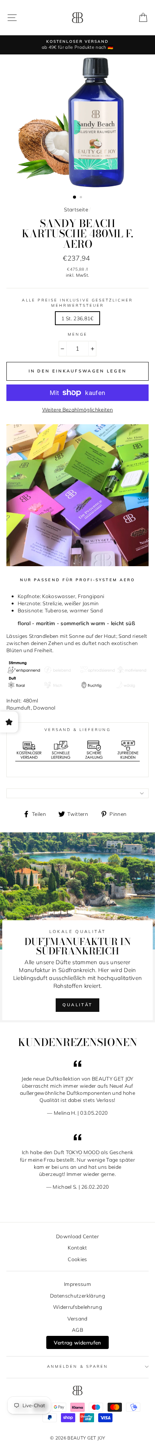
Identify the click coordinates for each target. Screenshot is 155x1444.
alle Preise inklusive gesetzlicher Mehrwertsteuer (77, 303)
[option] (77, 45)
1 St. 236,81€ (77, 318)
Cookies (77, 1259)
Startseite (76, 209)
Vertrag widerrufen (77, 1342)
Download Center (77, 1236)
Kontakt (77, 1247)
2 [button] (82, 198)
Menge (77, 334)
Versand (77, 1318)
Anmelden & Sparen (77, 1366)
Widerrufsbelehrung (77, 1307)
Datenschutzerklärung (77, 1295)
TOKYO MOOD (83, 1152)
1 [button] (75, 197)
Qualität (77, 1004)
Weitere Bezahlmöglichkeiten (77, 409)
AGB (77, 1329)
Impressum (77, 1284)
